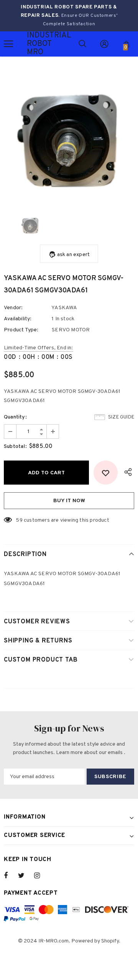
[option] (69, 138)
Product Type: (21, 330)
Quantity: (15, 417)
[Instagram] (41, 875)
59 (19, 520)
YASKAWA (64, 308)
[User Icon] (104, 44)
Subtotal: (15, 446)
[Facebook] (11, 875)
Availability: (18, 319)
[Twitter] (25, 875)
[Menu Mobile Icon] (8, 44)
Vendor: (13, 308)
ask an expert (73, 254)
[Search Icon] (82, 44)
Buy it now (69, 501)
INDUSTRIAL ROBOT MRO (36, 44)
